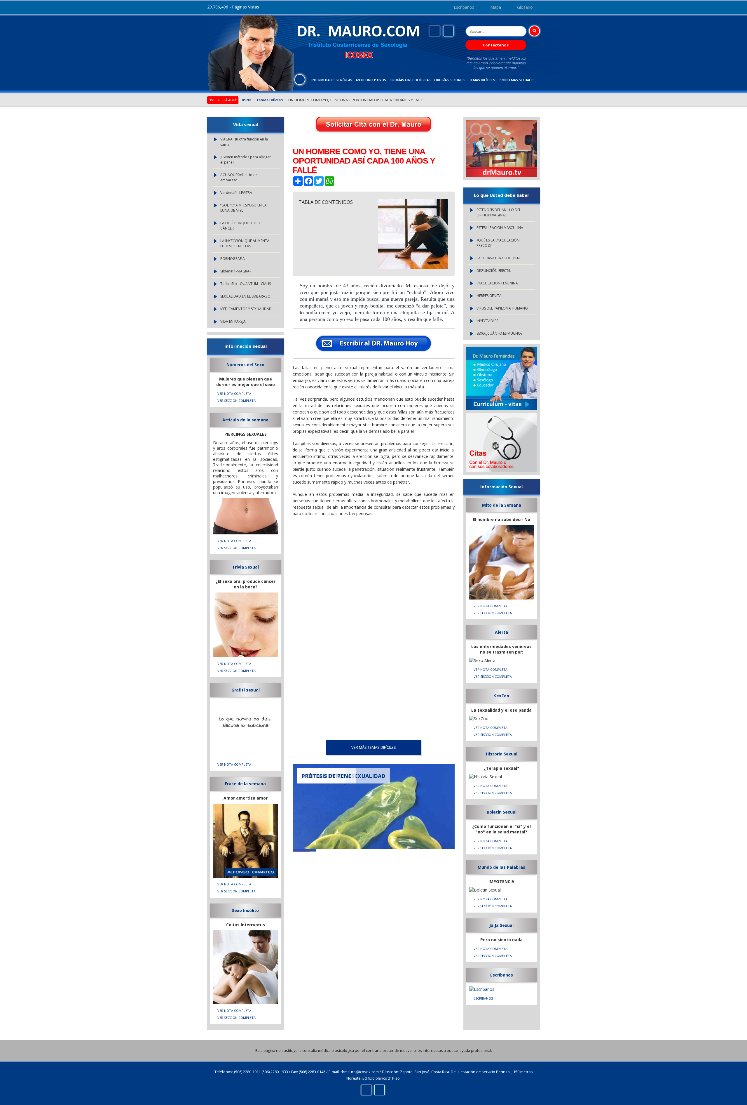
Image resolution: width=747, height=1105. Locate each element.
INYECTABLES (487, 320)
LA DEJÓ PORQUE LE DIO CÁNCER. (240, 225)
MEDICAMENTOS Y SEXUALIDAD (246, 308)
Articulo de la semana (245, 420)
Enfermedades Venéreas (331, 80)
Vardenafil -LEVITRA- (236, 192)
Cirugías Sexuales (449, 80)
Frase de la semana (245, 783)
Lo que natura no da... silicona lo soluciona (245, 722)
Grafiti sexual (245, 690)
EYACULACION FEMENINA (497, 283)
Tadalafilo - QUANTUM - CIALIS (245, 283)
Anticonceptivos (371, 80)
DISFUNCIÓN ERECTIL (494, 270)
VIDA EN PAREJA (233, 321)
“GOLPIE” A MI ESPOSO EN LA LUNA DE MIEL (243, 208)
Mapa (495, 7)
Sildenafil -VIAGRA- (235, 271)
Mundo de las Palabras (501, 867)
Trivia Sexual (245, 567)
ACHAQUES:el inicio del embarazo (239, 177)
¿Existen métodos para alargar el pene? (245, 159)
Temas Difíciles (482, 80)
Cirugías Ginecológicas (410, 80)
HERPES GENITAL (490, 295)
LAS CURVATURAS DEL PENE (499, 258)
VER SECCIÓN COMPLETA (236, 400)
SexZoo (501, 696)
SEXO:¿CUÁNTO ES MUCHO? (499, 333)
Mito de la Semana (501, 505)
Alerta (501, 632)
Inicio (246, 99)
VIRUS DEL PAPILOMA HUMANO (502, 308)
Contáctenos (496, 45)
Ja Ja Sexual (501, 925)
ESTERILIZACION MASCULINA (500, 227)
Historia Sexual (501, 754)
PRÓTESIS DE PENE (326, 775)
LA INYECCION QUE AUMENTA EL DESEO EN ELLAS (244, 243)
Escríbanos (464, 7)
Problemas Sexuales (517, 80)
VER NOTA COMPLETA (234, 393)
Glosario (525, 7)
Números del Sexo (245, 364)
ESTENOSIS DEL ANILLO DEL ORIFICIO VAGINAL (499, 212)
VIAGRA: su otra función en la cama (244, 142)
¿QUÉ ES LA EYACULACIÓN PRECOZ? (498, 243)
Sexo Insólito (245, 910)
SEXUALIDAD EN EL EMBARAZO (245, 296)
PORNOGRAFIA (232, 258)
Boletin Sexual (501, 812)
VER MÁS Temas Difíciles (373, 747)
